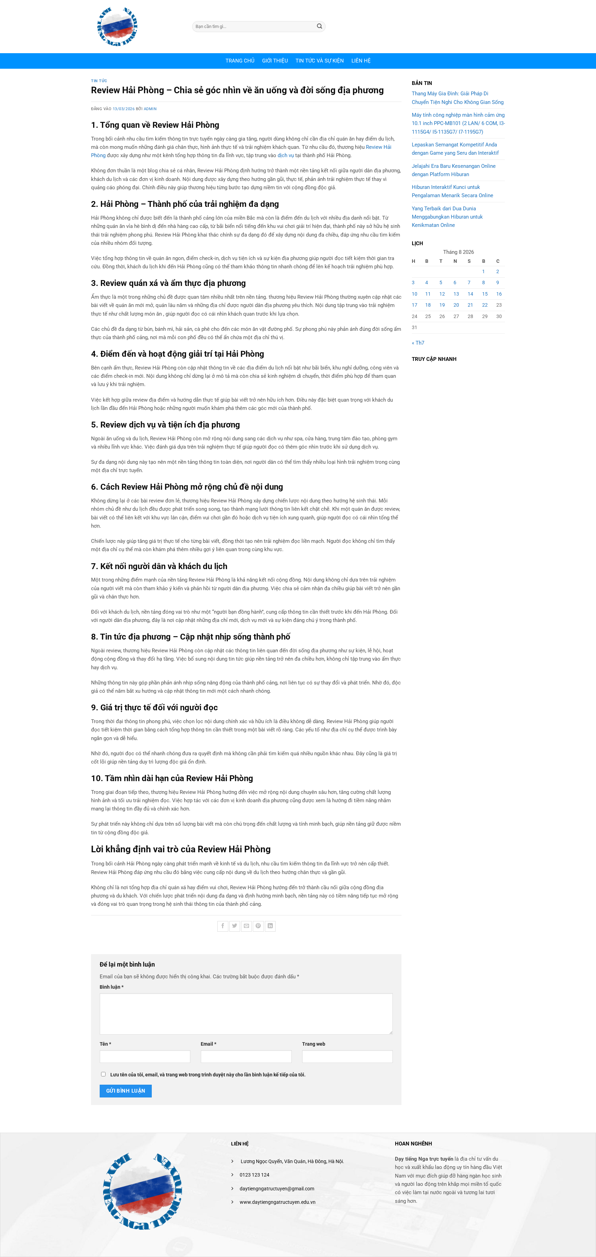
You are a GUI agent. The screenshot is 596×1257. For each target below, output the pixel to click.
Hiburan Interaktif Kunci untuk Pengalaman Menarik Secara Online (452, 191)
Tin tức (99, 81)
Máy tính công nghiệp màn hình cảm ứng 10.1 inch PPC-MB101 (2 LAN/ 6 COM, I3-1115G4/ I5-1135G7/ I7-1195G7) (458, 123)
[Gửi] (319, 26)
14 (470, 294)
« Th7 (418, 343)
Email (208, 1044)
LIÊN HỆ (361, 61)
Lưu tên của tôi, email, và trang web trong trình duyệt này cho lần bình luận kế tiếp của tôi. (208, 1074)
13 (456, 294)
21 (470, 305)
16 (499, 294)
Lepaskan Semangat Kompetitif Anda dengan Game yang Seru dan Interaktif (455, 149)
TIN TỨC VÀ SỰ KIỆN (320, 61)
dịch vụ (286, 155)
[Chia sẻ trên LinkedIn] (270, 926)
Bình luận (111, 987)
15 (485, 294)
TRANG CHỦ (240, 61)
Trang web (313, 1044)
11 (428, 294)
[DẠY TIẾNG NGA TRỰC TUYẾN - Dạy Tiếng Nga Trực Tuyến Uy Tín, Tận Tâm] (136, 26)
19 (442, 305)
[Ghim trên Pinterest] (258, 926)
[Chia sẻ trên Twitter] (234, 926)
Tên (105, 1044)
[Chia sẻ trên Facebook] (222, 926)
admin (150, 109)
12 (442, 294)
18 (428, 305)
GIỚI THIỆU (275, 61)
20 (456, 305)
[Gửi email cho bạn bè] (246, 926)
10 (414, 294)
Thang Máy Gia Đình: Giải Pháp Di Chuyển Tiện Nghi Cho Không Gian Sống (458, 97)
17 (414, 305)
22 (485, 305)
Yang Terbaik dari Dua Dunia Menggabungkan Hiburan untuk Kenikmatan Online (447, 217)
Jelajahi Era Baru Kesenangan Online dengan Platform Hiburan (454, 170)
